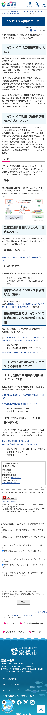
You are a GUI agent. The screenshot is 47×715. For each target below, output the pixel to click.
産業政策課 (28, 615)
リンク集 (10, 623)
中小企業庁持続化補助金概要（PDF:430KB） (20, 404)
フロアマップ (12, 690)
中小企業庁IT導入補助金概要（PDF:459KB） (20, 444)
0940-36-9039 (16, 478)
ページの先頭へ (40, 612)
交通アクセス (12, 679)
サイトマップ (37, 631)
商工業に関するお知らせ (12, 13)
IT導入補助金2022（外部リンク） (16, 441)
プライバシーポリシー (32, 623)
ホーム (4, 11)
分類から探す (15, 11)
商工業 (40, 11)
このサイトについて (14, 631)
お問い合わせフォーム (11, 483)
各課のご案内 (12, 684)
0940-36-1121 (14, 666)
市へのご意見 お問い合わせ (19, 696)
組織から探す (15, 615)
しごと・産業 (28, 11)
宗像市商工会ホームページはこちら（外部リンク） (23, 352)
